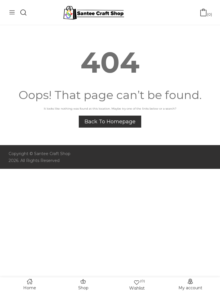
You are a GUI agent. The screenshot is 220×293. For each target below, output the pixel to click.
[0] (203, 12)
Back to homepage (110, 121)
